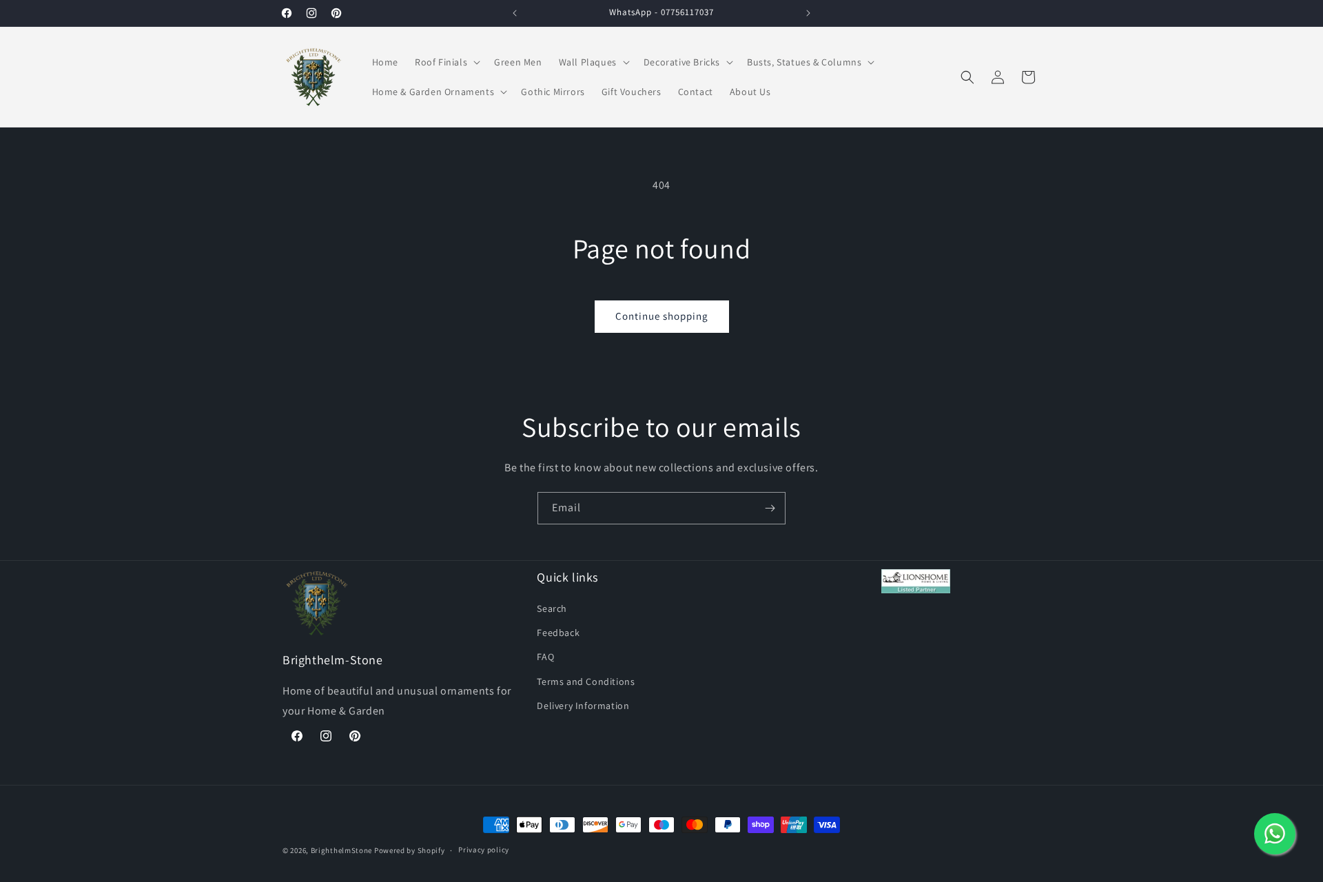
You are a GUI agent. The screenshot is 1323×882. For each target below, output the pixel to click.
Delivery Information (583, 705)
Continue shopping (661, 315)
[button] (446, 62)
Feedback (558, 632)
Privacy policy (483, 849)
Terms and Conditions (586, 681)
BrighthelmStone (342, 850)
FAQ (545, 656)
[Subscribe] (770, 508)
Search (552, 608)
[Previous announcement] (515, 13)
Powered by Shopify (409, 850)
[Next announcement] (808, 13)
